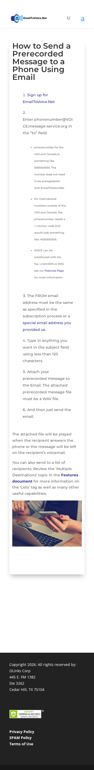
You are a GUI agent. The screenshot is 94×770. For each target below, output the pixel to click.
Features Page (54, 270)
